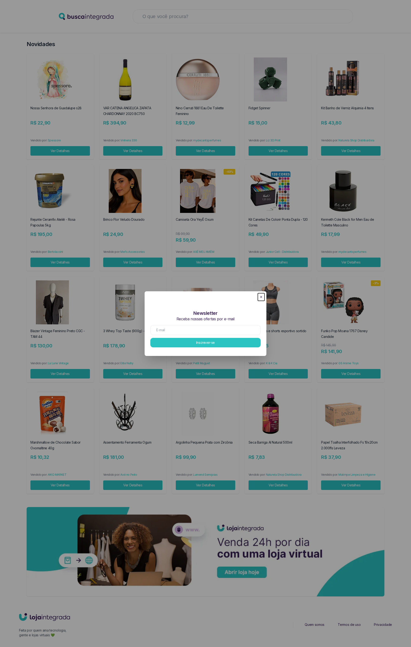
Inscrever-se (205, 342)
